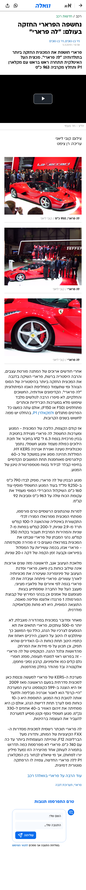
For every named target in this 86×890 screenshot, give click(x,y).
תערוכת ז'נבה (64, 785)
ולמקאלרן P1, (43, 413)
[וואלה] (43, 6)
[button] (68, 5)
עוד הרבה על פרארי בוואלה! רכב (54, 776)
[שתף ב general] (7, 5)
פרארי (78, 785)
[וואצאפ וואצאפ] (16, 6)
